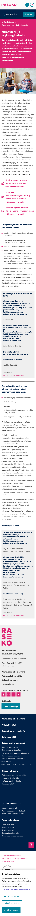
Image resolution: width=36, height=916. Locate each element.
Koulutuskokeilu (8, 824)
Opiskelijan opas (10, 680)
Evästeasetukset (13, 896)
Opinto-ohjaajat (8, 830)
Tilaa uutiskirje (11, 706)
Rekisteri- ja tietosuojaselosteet (15, 858)
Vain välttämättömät (12, 903)
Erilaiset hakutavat (9, 808)
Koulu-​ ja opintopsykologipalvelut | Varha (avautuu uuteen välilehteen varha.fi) (18, 197)
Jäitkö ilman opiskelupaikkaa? (13, 813)
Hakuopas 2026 (8, 784)
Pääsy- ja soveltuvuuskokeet (13, 811)
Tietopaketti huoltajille (11, 781)
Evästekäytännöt (8, 861)
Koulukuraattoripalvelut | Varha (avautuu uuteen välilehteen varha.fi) (17, 183)
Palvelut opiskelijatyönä (13, 671)
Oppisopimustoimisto (10, 833)
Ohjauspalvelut (8, 827)
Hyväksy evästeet (11, 910)
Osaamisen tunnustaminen (12, 836)
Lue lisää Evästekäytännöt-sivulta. (16, 889)
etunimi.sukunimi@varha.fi (13, 375)
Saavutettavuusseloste (11, 855)
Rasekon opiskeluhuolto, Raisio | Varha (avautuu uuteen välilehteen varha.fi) (20, 210)
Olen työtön (6, 761)
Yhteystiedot (8, 684)
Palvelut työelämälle (12, 675)
